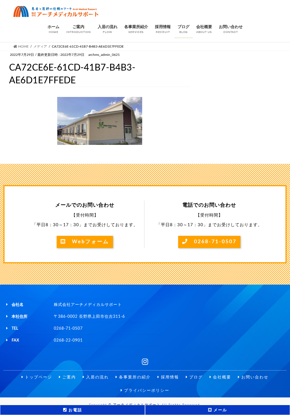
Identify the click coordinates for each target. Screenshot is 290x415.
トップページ (38, 377)
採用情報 (169, 377)
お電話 (74, 410)
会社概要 (221, 377)
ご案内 (68, 377)
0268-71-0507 (212, 241)
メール (219, 410)
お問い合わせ (254, 377)
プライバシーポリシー (146, 390)
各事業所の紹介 (134, 377)
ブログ (195, 377)
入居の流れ (97, 377)
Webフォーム (87, 241)
